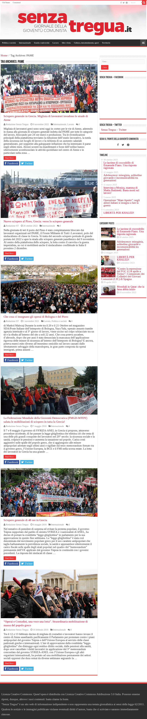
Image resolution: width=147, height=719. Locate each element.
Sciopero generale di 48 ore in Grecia (25, 520)
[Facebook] (121, 2)
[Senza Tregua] (73, 22)
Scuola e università (41, 43)
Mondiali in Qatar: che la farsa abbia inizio (130, 288)
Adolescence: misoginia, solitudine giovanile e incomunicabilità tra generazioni (130, 245)
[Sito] (126, 2)
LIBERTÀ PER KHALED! (125, 258)
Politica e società (9, 43)
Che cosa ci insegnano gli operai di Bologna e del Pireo (36, 316)
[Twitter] (123, 2)
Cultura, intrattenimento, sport (86, 43)
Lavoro (56, 43)
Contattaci (17, 3)
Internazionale (25, 43)
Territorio (106, 43)
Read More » (9, 158)
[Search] (144, 2)
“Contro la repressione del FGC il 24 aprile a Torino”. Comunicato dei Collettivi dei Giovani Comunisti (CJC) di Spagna (122, 274)
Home (4, 55)
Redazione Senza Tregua (17, 124)
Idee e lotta (66, 43)
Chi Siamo (6, 3)
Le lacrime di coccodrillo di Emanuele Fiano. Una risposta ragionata (130, 231)
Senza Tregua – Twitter (111, 125)
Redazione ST (12, 226)
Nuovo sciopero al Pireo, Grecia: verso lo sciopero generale (38, 221)
